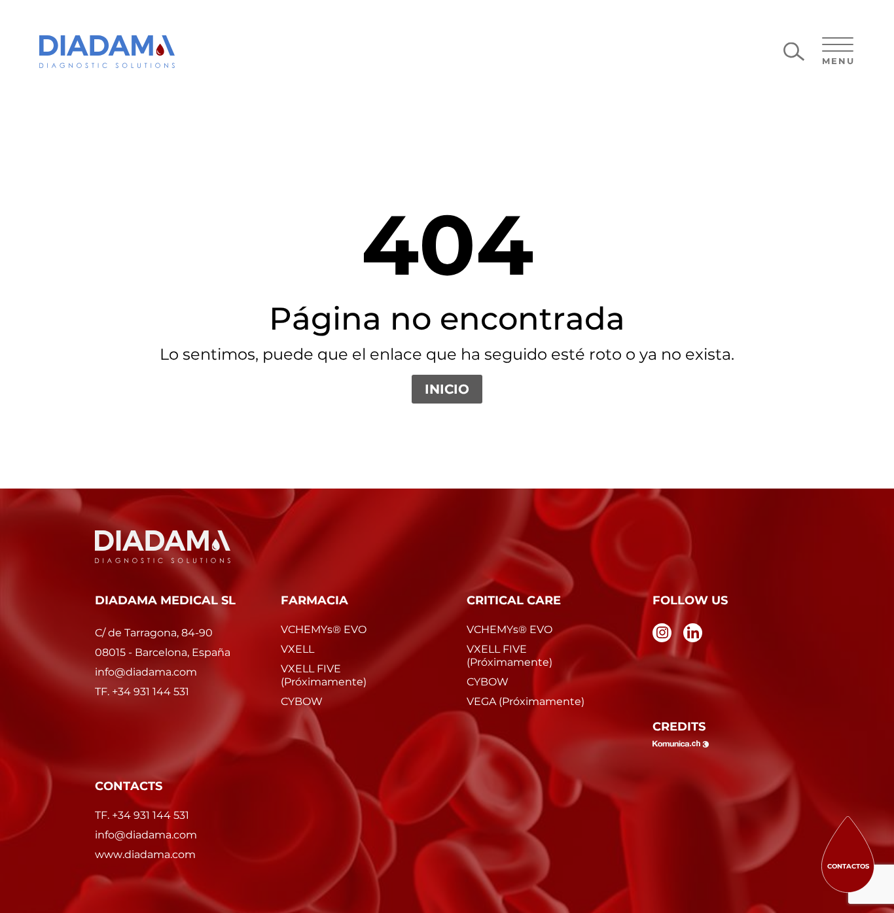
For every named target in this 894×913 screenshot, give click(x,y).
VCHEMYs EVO (324, 629)
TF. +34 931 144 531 (142, 815)
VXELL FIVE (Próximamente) (324, 675)
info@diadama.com (146, 835)
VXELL (297, 649)
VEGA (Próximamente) (525, 701)
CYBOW (302, 701)
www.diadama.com (145, 854)
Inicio (447, 389)
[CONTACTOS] (847, 854)
